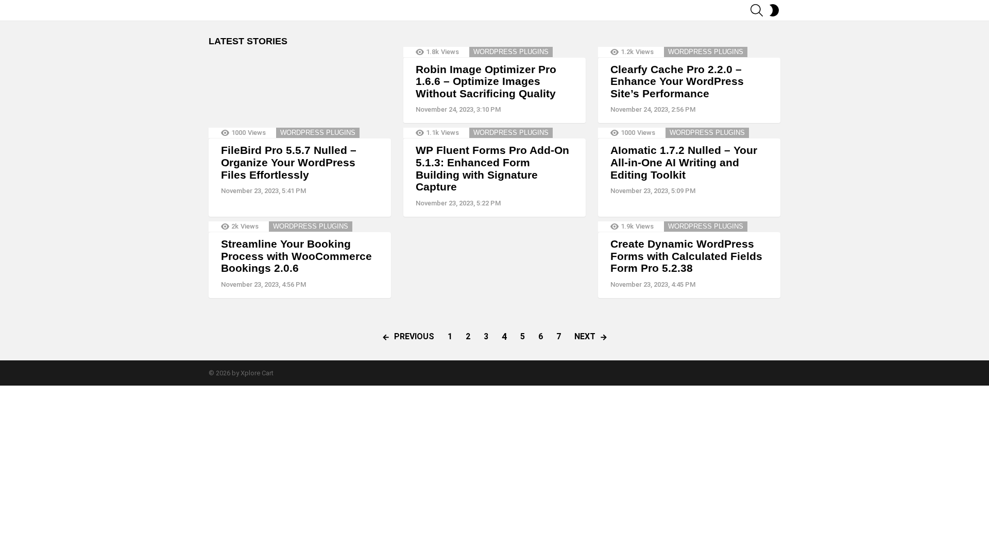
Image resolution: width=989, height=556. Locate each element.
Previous (414, 336)
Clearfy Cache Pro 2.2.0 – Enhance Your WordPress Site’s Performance (677, 81)
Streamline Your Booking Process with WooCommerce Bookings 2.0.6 (296, 256)
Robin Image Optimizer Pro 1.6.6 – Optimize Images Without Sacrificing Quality (486, 81)
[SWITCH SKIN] (774, 10)
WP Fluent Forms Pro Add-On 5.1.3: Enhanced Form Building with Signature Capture (492, 168)
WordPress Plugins (511, 52)
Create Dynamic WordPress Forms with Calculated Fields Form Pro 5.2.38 (686, 256)
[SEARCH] (757, 10)
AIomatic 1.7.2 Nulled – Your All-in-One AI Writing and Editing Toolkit (683, 162)
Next (584, 336)
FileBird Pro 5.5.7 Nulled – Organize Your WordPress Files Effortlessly (288, 162)
